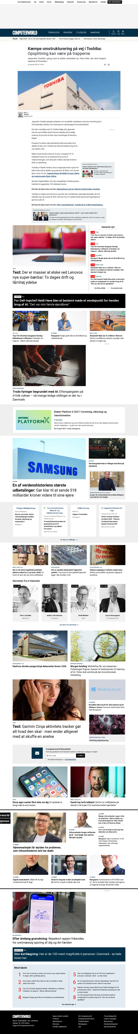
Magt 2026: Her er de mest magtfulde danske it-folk (37, 39)
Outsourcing (94, 567)
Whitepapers (82, 1024)
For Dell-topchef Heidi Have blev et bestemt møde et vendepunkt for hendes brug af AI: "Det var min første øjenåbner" (107, 281)
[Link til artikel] (49, 245)
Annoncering (81, 2)
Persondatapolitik (110, 1016)
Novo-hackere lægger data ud (69, 39)
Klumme (99, 255)
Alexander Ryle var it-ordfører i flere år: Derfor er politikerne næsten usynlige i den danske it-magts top (107, 270)
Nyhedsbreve (93, 2)
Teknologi (53, 32)
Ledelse (98, 276)
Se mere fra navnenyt (68, 625)
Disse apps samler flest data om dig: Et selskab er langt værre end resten (42, 982)
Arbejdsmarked (18, 388)
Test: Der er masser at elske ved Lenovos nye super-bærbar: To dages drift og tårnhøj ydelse (107, 237)
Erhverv (67, 32)
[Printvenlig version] (108, 64)
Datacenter (55, 567)
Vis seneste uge (116, 288)
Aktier (15, 481)
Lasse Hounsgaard (112, 615)
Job (35, 2)
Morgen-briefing (77, 663)
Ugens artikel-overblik (60, 1016)
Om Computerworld (24, 2)
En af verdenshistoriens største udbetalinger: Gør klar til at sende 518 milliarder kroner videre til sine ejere (98, 982)
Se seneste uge (68, 1004)
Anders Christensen (54, 615)
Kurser (49, 2)
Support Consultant (80, 514)
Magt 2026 (99, 265)
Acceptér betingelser (55, 760)
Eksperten (70, 2)
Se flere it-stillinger (68, 540)
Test (14, 268)
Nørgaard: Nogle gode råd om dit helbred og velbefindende (43, 997)
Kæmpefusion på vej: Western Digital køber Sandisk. (78, 189)
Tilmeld (80, 755)
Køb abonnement (114, 2)
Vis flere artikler (100, 288)
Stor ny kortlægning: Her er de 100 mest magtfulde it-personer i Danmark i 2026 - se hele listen (96, 974)
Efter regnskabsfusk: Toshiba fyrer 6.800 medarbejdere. (80, 205)
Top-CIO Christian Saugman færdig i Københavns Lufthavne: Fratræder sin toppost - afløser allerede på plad (105, 249)
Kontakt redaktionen (60, 1027)
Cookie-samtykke (110, 1019)
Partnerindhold (83, 1021)
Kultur (91, 461)
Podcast (56, 1019)
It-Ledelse (81, 32)
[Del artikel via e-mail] (105, 65)
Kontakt (103, 2)
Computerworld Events (86, 1019)
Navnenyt (56, 1024)
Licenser (92, 702)
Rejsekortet (17, 935)
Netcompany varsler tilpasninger (94, 39)
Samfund (95, 32)
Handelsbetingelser (111, 1024)
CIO (97, 244)
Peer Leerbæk (25, 615)
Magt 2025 (18, 950)
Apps (14, 799)
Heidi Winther (83, 615)
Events (41, 2)
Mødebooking (59, 2)
